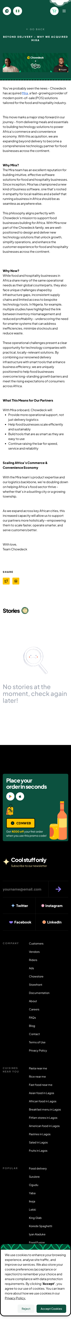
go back (37, 29)
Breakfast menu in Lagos (45, 1109)
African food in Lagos (42, 1101)
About (33, 1001)
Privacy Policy (38, 1050)
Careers (34, 1009)
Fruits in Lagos (38, 1150)
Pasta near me (38, 1068)
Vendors (34, 951)
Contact (34, 1034)
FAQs (32, 1017)
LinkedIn (54, 922)
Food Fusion (37, 1242)
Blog (32, 1026)
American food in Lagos (44, 1126)
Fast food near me (40, 1085)
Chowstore (36, 976)
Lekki (32, 1209)
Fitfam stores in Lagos (43, 1117)
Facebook (22, 922)
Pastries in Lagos (39, 1134)
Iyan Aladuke (37, 1234)
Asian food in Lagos (41, 1093)
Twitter (22, 905)
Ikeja (32, 1201)
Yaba (32, 1193)
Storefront (35, 984)
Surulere (34, 1176)
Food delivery (38, 1168)
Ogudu (33, 1185)
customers (36, 943)
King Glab (35, 1218)
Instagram (54, 905)
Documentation (39, 993)
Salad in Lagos (38, 1142)
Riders (33, 960)
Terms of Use (37, 1042)
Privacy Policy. (15, 1298)
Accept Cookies (51, 1308)
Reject (26, 1308)
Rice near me (37, 1076)
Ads (31, 968)
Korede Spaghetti (40, 1226)
